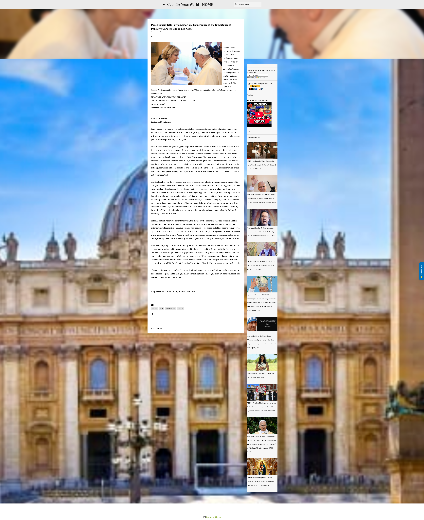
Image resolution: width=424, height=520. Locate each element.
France (154, 309)
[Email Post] (152, 306)
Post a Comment (157, 328)
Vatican (180, 309)
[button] (152, 36)
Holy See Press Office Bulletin (164, 291)
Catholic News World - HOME (190, 4)
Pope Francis (170, 309)
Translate (262, 78)
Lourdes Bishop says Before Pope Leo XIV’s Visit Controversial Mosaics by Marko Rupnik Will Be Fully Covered (261, 265)
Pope (161, 309)
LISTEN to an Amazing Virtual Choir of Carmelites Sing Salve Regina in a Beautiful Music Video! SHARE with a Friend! (260, 481)
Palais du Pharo (232, 171)
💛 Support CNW (421, 271)
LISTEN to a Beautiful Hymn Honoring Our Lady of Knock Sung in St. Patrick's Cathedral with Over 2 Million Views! (261, 165)
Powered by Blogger (213, 517)
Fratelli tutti (202, 263)
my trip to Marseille (230, 164)
